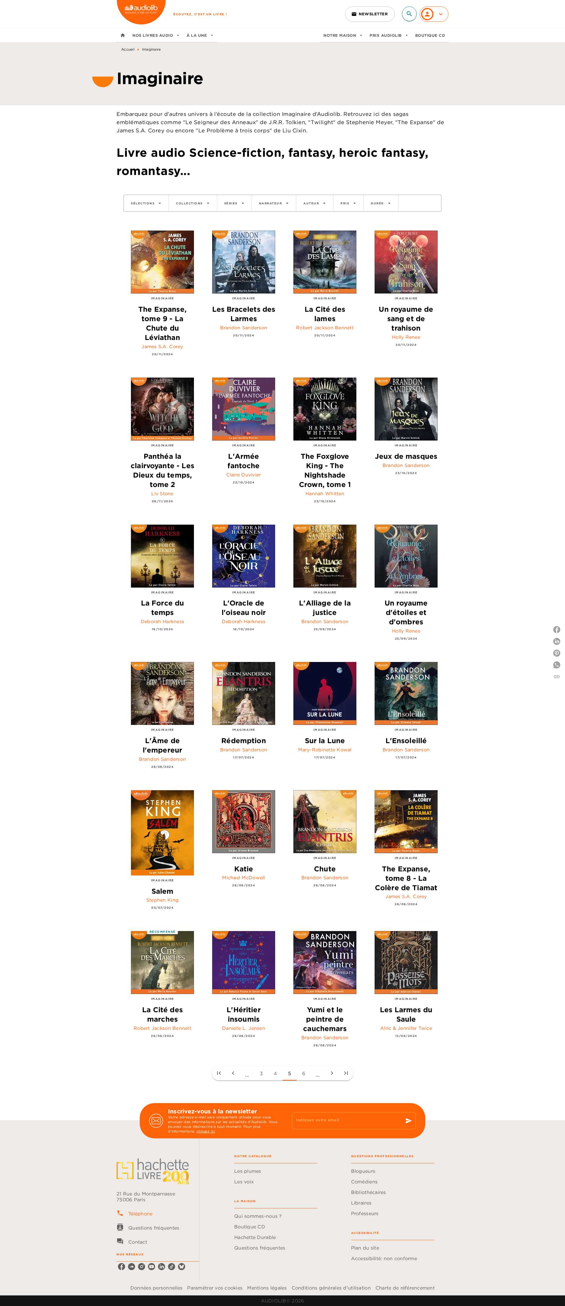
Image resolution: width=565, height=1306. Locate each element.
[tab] (123, 35)
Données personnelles (156, 1288)
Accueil (127, 49)
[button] (370, 14)
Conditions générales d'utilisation (331, 1288)
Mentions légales (267, 1288)
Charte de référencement (405, 1288)
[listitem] (122, 1267)
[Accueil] (141, 14)
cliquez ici (206, 1131)
